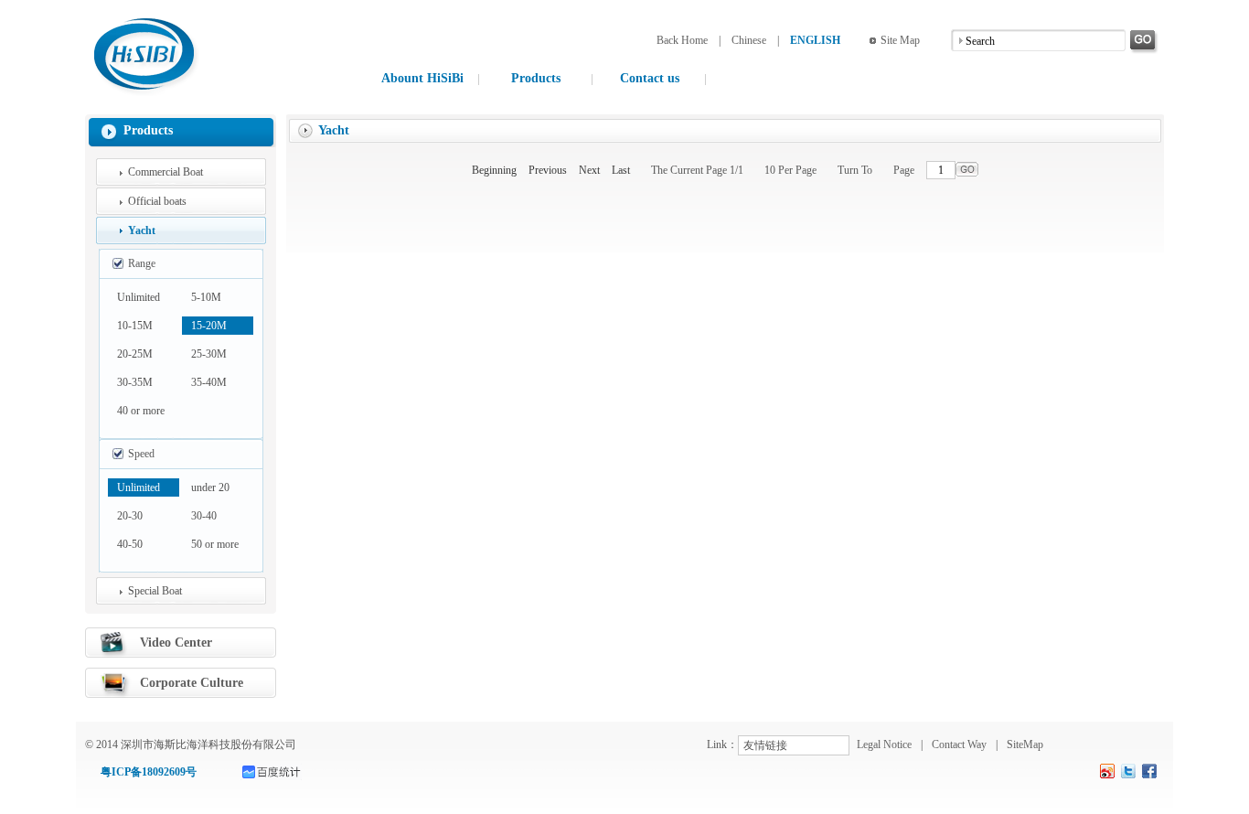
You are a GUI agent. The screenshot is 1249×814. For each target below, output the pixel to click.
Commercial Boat (165, 172)
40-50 (130, 544)
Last (621, 170)
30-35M (135, 382)
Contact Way (959, 744)
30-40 (204, 515)
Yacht (141, 230)
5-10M (206, 297)
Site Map (900, 40)
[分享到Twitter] (1129, 771)
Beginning (494, 170)
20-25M (135, 354)
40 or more (141, 410)
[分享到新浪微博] (1108, 771)
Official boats (157, 201)
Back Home (682, 40)
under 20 (210, 487)
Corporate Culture (191, 683)
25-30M (209, 354)
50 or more (215, 544)
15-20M (209, 325)
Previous (547, 170)
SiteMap (1025, 744)
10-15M (135, 325)
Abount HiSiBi (422, 78)
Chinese (748, 40)
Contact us (649, 78)
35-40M (209, 382)
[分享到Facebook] (1150, 771)
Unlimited (138, 297)
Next (589, 170)
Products (535, 78)
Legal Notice (884, 744)
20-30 (130, 515)
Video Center (176, 642)
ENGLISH (815, 40)
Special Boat (155, 590)
